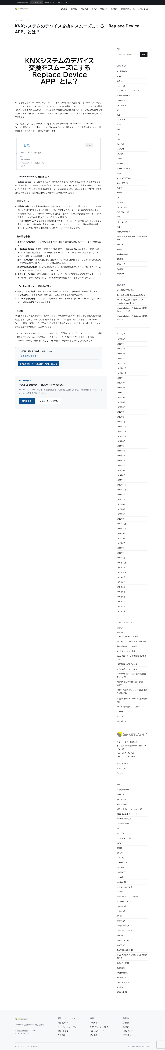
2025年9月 (121, 383)
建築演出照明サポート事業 (127, 646)
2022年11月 (121, 524)
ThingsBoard (122, 207)
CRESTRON (121, 105)
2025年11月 (121, 373)
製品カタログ (49, 2)
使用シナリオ (25, 156)
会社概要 (63, 9)
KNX (26, 20)
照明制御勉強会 (122, 254)
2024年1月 (121, 480)
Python (119, 193)
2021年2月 (121, 606)
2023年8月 (121, 494)
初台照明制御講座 (123, 232)
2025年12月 (121, 368)
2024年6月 (121, 456)
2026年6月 (121, 339)
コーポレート (36, 2)
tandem (120, 202)
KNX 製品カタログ (29, 356)
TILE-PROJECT (123, 212)
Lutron (119, 159)
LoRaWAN (121, 149)
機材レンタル (63, 1031)
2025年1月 (121, 422)
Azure (119, 76)
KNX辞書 (120, 712)
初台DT (119, 227)
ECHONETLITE (123, 120)
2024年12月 (121, 427)
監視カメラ (121, 264)
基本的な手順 (25, 160)
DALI (118, 110)
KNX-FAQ (120, 144)
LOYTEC (120, 154)
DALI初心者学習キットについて (129, 707)
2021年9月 (121, 577)
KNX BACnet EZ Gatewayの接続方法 (131, 295)
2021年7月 (121, 587)
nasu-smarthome (123, 168)
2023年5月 (121, 509)
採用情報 (114, 9)
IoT (118, 134)
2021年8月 (121, 582)
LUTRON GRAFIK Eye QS (127, 664)
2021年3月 (121, 601)
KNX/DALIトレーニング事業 (127, 637)
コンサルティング (97, 1031)
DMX (118, 115)
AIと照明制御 (122, 71)
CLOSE (89, 145)
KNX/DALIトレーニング (99, 1027)
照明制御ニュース (128, 9)
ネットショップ (122, 768)
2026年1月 (121, 363)
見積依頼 (61, 1035)
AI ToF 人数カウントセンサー (128, 669)
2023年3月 (121, 519)
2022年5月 (121, 548)
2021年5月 (121, 597)
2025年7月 (121, 392)
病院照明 (120, 259)
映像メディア (122, 244)
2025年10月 (121, 378)
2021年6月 (121, 592)
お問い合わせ (143, 9)
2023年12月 (121, 485)
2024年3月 (121, 470)
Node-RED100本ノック (126, 178)
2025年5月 (121, 402)
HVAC (119, 125)
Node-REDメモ (123, 183)
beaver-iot (121, 86)
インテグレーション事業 (126, 651)
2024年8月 (121, 446)
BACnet (120, 81)
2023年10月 (121, 490)
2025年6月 (121, 397)
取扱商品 (84, 9)
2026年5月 (121, 344)
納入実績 (120, 269)
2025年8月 (121, 388)
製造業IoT (120, 274)
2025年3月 (121, 412)
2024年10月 (121, 436)
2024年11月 (121, 431)
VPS (118, 217)
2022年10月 (121, 529)
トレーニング (122, 222)
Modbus (120, 163)
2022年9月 (121, 533)
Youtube (120, 773)
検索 (144, 54)
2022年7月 (121, 543)
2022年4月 (121, 553)
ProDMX (120, 188)
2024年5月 (121, 461)
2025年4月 (121, 407)
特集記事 (103, 9)
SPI (118, 198)
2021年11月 (121, 567)
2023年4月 (121, 514)
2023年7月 (121, 499)
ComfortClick (122, 100)
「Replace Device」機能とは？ (30, 153)
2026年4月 (121, 349)
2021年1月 (121, 611)
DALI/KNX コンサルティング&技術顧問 (131, 641)
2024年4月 (121, 465)
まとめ (22, 166)
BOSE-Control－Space (125, 96)
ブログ (94, 9)
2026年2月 (121, 358)
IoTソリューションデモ (67, 1027)
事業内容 (74, 9)
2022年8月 (121, 538)
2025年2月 (121, 417)
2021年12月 (121, 563)
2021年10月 (121, 572)
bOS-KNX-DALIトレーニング (128, 91)
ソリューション (62, 2)
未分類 (119, 249)
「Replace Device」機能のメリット (33, 163)
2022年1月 (121, 558)
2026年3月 (121, 354)
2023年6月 (121, 504)
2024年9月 (121, 441)
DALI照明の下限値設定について (129, 290)
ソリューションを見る (49, 401)
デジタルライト (122, 763)
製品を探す (26, 401)
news (119, 173)
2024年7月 (121, 451)
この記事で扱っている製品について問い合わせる (38, 364)
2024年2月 (121, 475)
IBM (118, 130)
